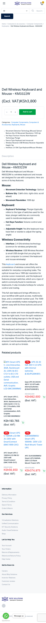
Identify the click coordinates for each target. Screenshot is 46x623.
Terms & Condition (8, 501)
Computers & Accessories (16, 24)
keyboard (10, 264)
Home (4, 24)
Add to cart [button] (23, 423)
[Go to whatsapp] (6, 616)
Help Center (6, 559)
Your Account (7, 545)
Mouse (22, 125)
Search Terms (7, 505)
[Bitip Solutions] (23, 3)
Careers (5, 571)
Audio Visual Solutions (10, 530)
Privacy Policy (7, 498)
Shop (4, 534)
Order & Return (7, 508)
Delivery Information (9, 495)
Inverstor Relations (8, 578)
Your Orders (6, 549)
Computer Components (34, 24)
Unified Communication (10, 523)
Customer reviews (8, 581)
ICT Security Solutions (10, 527)
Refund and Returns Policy (11, 556)
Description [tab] (8, 156)
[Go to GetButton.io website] (6, 620)
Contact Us (6, 584)
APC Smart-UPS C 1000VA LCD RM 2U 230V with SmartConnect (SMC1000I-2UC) (11, 457)
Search (7, 16)
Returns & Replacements (10, 552)
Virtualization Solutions (10, 520)
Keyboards (5, 26)
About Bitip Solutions (9, 574)
